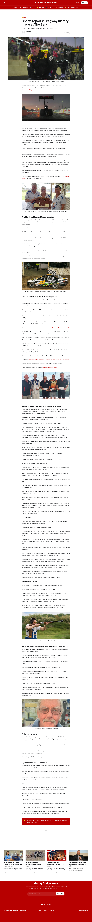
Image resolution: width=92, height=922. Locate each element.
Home (15, 7)
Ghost (86, 910)
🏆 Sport (67, 7)
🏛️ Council (32, 7)
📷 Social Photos (50, 7)
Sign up (40, 910)
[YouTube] (47, 904)
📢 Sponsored (59, 7)
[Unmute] (63, 120)
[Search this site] (4, 3)
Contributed (29, 31)
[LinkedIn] (44, 904)
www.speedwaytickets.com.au (49, 367)
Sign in (77, 2)
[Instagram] (50, 904)
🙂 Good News (40, 7)
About (19, 7)
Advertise (25, 7)
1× (60, 120)
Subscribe (84, 2)
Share (67, 32)
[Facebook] (42, 904)
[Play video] (46, 107)
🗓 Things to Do (74, 7)
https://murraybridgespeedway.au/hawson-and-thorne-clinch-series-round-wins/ (49, 328)
